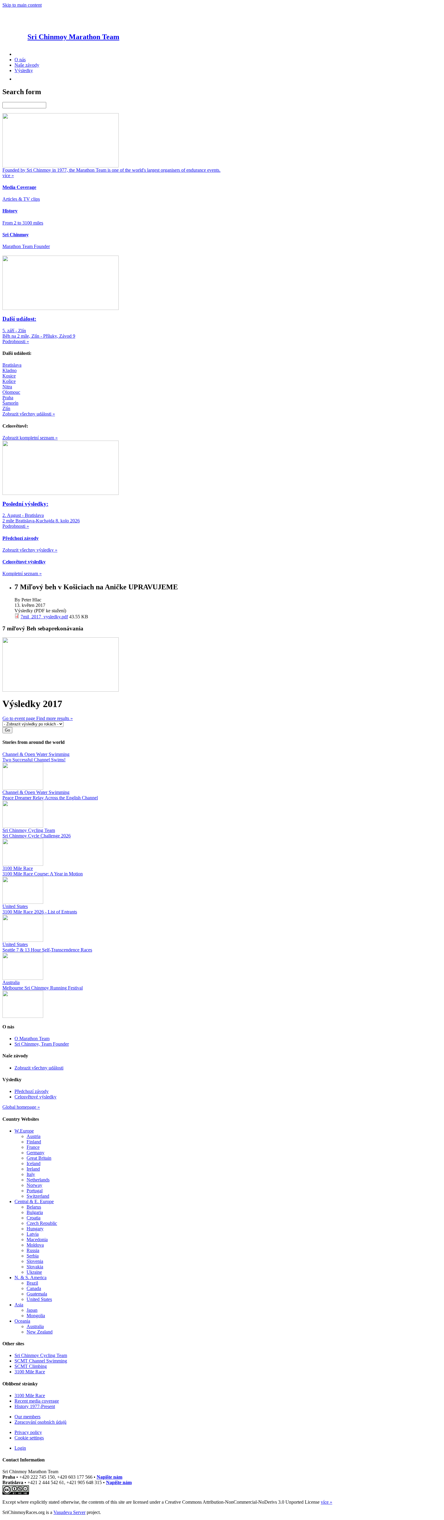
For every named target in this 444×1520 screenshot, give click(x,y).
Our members (27, 1416)
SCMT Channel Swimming (40, 1360)
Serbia (33, 1255)
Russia (33, 1250)
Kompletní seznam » (22, 573)
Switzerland (38, 1196)
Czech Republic (42, 1223)
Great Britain (39, 1158)
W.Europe (24, 1130)
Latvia (33, 1234)
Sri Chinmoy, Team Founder (41, 1044)
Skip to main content (22, 5)
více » (326, 1502)
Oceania (22, 1321)
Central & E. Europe (34, 1201)
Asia (18, 1304)
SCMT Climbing (30, 1366)
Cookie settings (29, 1437)
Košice (9, 381)
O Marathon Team (32, 1038)
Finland (34, 1141)
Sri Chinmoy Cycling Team (40, 1355)
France (33, 1147)
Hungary (35, 1228)
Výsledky (23, 70)
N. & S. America (30, 1277)
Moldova (35, 1245)
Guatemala (37, 1293)
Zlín (6, 408)
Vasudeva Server (69, 1512)
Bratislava (11, 365)
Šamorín (10, 403)
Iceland (33, 1163)
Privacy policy (28, 1432)
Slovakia (35, 1266)
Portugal (35, 1190)
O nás (20, 59)
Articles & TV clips (21, 199)
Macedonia (37, 1239)
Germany (35, 1152)
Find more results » (54, 718)
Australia (35, 1326)
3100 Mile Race (29, 1371)
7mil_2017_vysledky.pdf (44, 616)
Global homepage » (21, 1107)
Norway (34, 1185)
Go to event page (19, 718)
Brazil (32, 1283)
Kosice (9, 375)
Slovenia (35, 1261)
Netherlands (38, 1179)
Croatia (33, 1217)
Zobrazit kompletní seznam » (30, 437)
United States (39, 1299)
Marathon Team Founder (26, 246)
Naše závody (26, 65)
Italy (31, 1174)
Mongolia (36, 1315)
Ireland (33, 1168)
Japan (32, 1310)
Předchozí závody (31, 1091)
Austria (33, 1136)
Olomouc (11, 392)
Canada (34, 1288)
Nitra (7, 386)
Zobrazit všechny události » (28, 413)
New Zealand (40, 1331)
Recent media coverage (36, 1401)
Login (20, 1448)
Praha (7, 397)
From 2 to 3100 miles (22, 222)
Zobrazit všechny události (38, 1067)
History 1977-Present (34, 1406)
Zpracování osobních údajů (40, 1422)
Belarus (34, 1206)
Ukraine (34, 1272)
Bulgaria (35, 1212)
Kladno (9, 370)
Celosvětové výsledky (35, 1096)
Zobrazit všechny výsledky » (29, 550)
